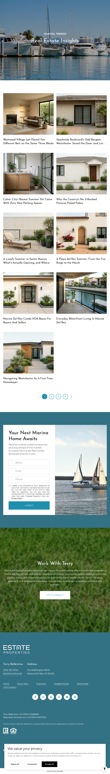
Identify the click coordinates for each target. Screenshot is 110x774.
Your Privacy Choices (55, 771)
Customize (32, 764)
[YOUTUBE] (67, 697)
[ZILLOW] (75, 697)
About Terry (22, 684)
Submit (29, 505)
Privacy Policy (16, 498)
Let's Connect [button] (55, 595)
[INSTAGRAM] (43, 697)
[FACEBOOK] (35, 697)
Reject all (15, 764)
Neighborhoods (61, 684)
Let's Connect (9, 687)
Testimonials (82, 684)
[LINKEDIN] (51, 697)
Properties (41, 684)
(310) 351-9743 (10, 670)
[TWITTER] (59, 697)
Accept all (49, 764)
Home (6, 684)
